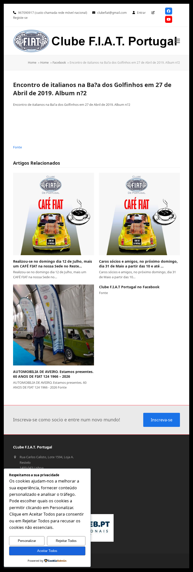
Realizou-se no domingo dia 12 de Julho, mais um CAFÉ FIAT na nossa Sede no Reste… (52, 263)
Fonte (17, 147)
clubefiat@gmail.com (112, 13)
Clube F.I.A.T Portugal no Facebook (129, 286)
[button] (177, 41)
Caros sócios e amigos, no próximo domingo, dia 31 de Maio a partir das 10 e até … (138, 263)
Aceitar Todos (47, 551)
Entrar (141, 13)
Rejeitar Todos (66, 541)
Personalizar (27, 541)
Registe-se (20, 18)
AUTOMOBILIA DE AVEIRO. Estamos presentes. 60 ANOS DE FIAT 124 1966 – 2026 (53, 374)
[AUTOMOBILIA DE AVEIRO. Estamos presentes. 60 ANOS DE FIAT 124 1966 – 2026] (53, 324)
